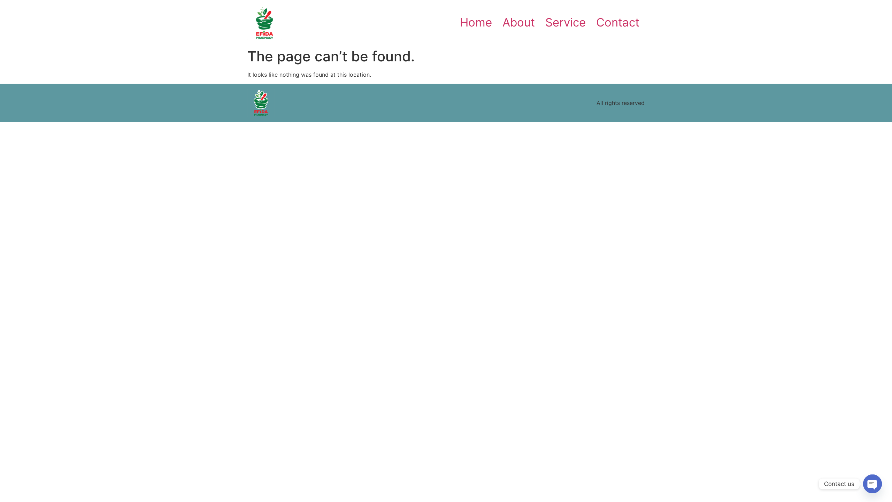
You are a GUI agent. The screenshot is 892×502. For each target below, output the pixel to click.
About (518, 22)
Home (476, 22)
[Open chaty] (872, 483)
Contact (617, 22)
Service (565, 22)
